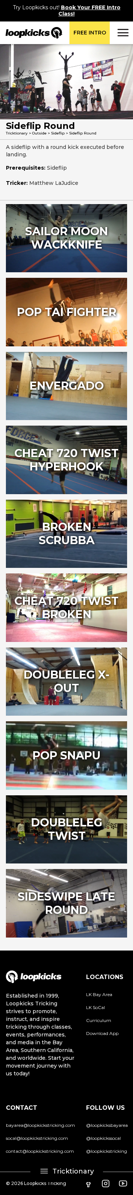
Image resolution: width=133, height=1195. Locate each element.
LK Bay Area (99, 994)
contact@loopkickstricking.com (40, 1151)
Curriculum (98, 1020)
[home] (31, 32)
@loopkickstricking (106, 1151)
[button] (122, 32)
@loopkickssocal (103, 1138)
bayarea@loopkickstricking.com (40, 1125)
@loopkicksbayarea (107, 1125)
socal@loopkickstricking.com (37, 1138)
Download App (102, 1033)
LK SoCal (95, 1007)
